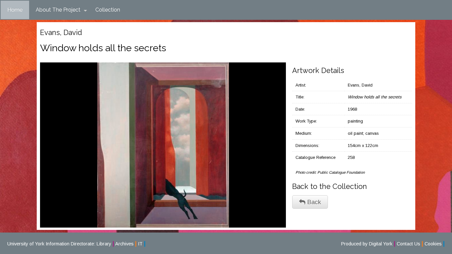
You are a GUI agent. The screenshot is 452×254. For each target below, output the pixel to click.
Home (15, 10)
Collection (107, 10)
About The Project (58, 10)
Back (313, 202)
